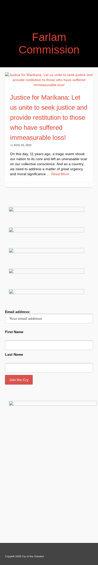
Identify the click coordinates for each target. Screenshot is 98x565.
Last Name (14, 354)
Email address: (17, 312)
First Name (14, 332)
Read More (60, 174)
